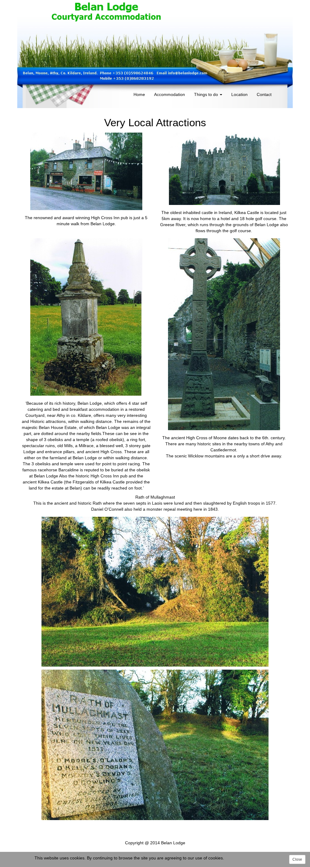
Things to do (206, 94)
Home (139, 94)
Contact (264, 94)
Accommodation (169, 94)
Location (239, 94)
